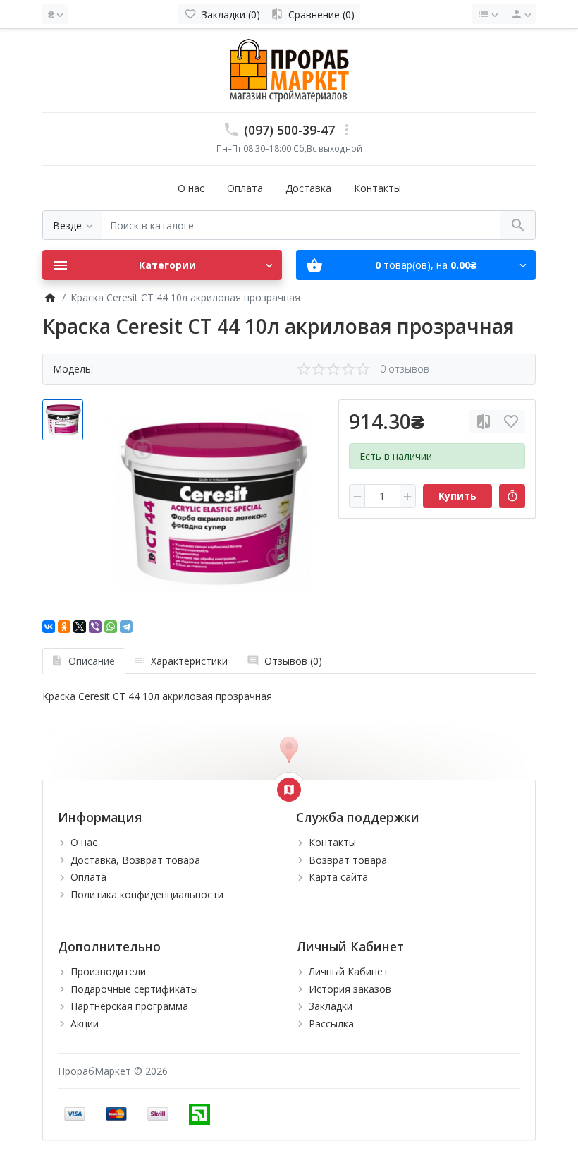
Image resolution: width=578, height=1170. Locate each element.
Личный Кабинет (348, 971)
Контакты (377, 188)
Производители (108, 971)
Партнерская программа (129, 1006)
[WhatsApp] (110, 626)
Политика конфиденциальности (146, 894)
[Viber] (95, 626)
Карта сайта (338, 876)
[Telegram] (126, 626)
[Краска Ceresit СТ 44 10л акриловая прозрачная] (211, 502)
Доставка (308, 188)
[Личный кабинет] (519, 14)
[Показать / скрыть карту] (289, 790)
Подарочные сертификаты (134, 989)
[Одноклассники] (64, 626)
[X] (79, 626)
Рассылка (331, 1023)
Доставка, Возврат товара (135, 860)
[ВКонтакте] (48, 626)
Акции (84, 1023)
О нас (191, 188)
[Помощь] (487, 14)
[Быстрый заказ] (512, 496)
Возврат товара (348, 860)
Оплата (245, 188)
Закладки (330, 1006)
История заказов (350, 989)
